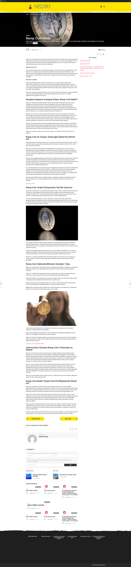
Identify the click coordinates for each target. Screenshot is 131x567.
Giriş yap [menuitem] (5, 1)
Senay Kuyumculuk (49, 490)
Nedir (28, 35)
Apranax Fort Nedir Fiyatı (68, 474)
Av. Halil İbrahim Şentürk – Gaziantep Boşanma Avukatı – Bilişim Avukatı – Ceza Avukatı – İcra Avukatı (70, 492)
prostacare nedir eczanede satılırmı (35, 343)
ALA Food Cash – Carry (86, 76)
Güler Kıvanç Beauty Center (87, 73)
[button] (101, 6)
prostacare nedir (30, 183)
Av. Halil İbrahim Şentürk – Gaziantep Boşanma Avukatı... (59, 537)
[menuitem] (1, 1)
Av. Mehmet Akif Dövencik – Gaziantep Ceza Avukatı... (99, 537)
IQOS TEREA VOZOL (32, 490)
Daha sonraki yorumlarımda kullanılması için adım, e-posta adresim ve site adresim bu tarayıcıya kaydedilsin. (49, 460)
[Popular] (46, 486)
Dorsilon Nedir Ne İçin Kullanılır (40, 475)
